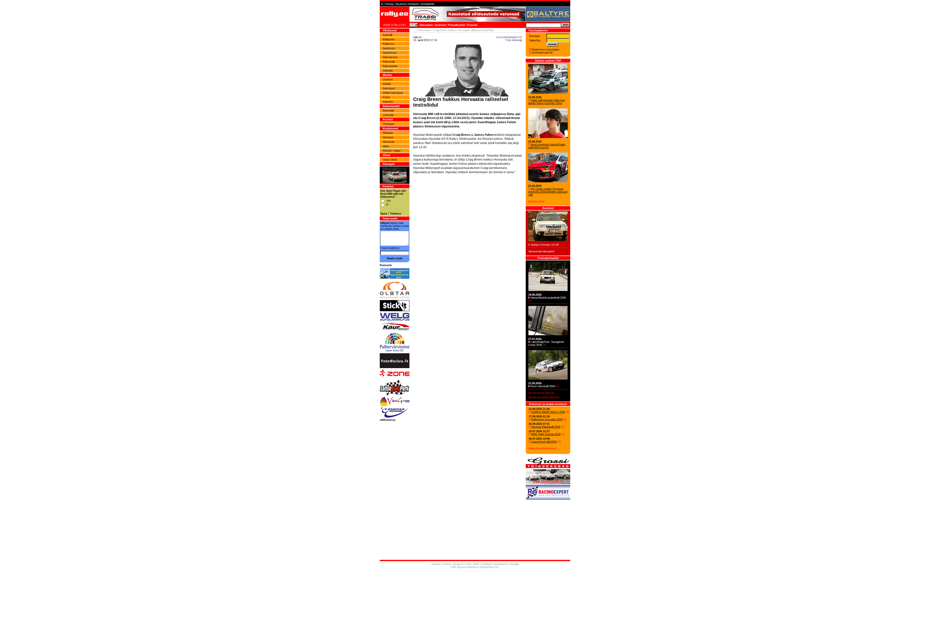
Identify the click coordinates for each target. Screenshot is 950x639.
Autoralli (387, 34)
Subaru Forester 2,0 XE (545, 244)
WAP (476, 564)
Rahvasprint (390, 66)
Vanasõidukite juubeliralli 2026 (548, 297)
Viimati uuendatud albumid (543, 397)
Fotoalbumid (456, 25)
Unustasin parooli (542, 52)
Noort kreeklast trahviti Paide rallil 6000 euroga (546, 146)
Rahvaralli (389, 61)
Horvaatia (424, 30)
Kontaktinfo (427, 3)
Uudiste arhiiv (536, 201)
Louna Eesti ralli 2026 (544, 441)
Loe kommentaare (507, 37)
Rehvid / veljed (391, 150)
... (414, 30)
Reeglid (514, 564)
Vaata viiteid (390, 159)
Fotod (386, 97)
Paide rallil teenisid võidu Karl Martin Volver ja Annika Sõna (546, 102)
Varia (386, 146)
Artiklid (387, 83)
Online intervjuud (393, 92)
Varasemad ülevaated (541, 251)
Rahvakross (390, 57)
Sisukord (400, 3)
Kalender (388, 101)
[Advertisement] (467, 234)
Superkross (390, 52)
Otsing (389, 3)
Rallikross (389, 43)
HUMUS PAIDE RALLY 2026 (548, 411)
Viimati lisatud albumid (541, 392)
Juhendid (388, 115)
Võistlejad (388, 123)
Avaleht (435, 564)
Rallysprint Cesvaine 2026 (547, 419)
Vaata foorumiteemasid (542, 448)
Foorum (472, 25)
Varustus (388, 137)
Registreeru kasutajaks (546, 49)
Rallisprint (388, 39)
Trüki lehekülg (513, 40)
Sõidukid (388, 132)
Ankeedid (388, 110)
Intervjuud (389, 88)
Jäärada (388, 70)
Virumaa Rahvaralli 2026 (545, 426)
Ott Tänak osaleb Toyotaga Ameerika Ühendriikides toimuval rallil (547, 191)
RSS (468, 564)
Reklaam (413, 3)
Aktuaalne (426, 25)
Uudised (440, 25)
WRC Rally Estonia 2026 (546, 434)
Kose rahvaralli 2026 (543, 386)
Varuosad (388, 141)
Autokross (389, 48)
